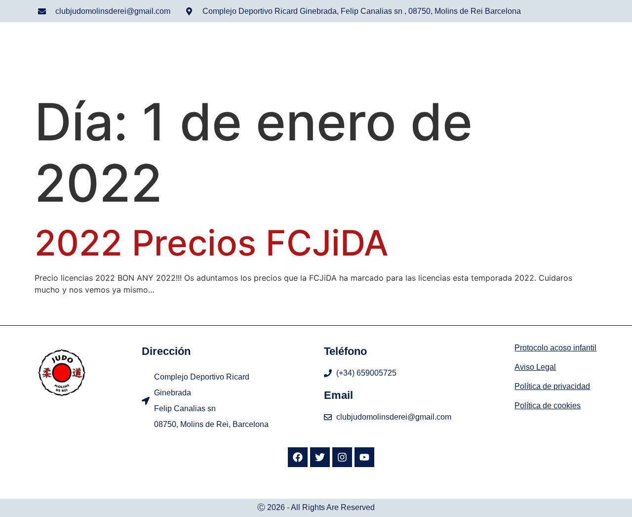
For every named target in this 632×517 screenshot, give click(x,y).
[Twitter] (320, 457)
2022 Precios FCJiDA (212, 242)
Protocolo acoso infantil (555, 348)
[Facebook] (298, 457)
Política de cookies (547, 405)
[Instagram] (342, 457)
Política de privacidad (552, 386)
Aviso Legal (535, 367)
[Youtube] (364, 457)
